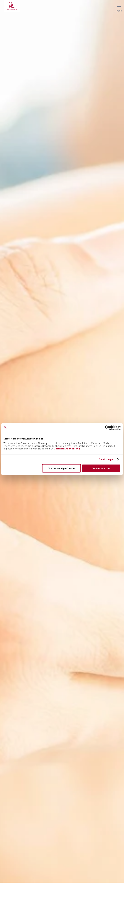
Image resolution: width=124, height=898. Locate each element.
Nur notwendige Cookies (61, 468)
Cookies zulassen (101, 468)
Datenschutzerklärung (67, 448)
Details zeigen (106, 459)
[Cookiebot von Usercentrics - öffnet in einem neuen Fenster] (107, 427)
